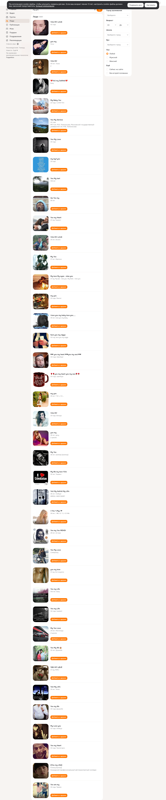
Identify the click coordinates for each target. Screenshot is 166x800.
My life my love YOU (58, 472)
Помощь (22, 48)
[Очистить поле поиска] (95, 9)
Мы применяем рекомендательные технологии (17, 55)
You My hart (55, 178)
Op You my (54, 198)
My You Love (55, 628)
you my (53, 41)
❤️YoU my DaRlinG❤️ (59, 81)
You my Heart (55, 217)
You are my (54, 784)
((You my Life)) (56, 765)
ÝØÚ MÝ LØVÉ (56, 667)
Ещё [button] (14, 50)
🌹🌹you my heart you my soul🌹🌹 (65, 374)
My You (53, 257)
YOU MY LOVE (56, 22)
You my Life (55, 589)
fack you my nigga (58, 335)
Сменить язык (11, 44)
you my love (55, 569)
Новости (9, 50)
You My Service (56, 120)
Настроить (151, 5)
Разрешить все (135, 5)
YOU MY (53, 413)
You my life (54, 706)
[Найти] (99, 10)
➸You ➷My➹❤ (56, 511)
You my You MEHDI (58, 530)
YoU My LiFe (55, 687)
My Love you (55, 726)
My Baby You (55, 100)
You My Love (55, 139)
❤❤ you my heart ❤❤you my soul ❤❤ (65, 354)
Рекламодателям (12, 48)
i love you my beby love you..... (63, 315)
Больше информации (45, 6)
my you (53, 296)
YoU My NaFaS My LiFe (59, 491)
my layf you (55, 159)
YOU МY (53, 61)
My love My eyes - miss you (61, 276)
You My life (54, 648)
